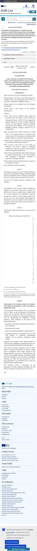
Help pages (5, 394)
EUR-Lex (7, 10)
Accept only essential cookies (15, 546)
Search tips (12, 22)
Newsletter (4, 418)
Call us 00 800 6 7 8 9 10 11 (9, 455)
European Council (6, 487)
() (11, 111)
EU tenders (4, 428)
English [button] (33, 7)
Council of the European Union (9, 489)
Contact (4, 396)
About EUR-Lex (5, 416)
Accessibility (5, 408)
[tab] (18, 55)
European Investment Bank (8, 503)
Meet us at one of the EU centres (10, 460)
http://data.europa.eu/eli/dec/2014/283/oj (16, 47)
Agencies (4, 515)
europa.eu (13, 448)
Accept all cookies (12, 542)
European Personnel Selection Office (11, 511)
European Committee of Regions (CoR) (11, 502)
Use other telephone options (9, 456)
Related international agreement (10, 50)
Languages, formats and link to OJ (13, 55)
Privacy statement (6, 410)
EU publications (6, 434)
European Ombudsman (7, 505)
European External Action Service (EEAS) (12, 498)
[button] (18, 549)
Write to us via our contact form (10, 458)
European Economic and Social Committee (12, 500)
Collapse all (33, 52)
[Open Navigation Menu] (3, 19)
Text (5, 62)
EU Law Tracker (6, 439)
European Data (5, 427)
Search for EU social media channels (11, 467)
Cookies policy (5, 406)
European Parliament (7, 485)
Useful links (5, 420)
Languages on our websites (9, 473)
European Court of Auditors (8, 496)
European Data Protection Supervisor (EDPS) (13, 507)
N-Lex (3, 437)
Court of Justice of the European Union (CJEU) (13, 492)
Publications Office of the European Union (12, 513)
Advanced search (31, 24)
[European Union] (5, 445)
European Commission (7, 490)
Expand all (25, 52)
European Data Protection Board (10, 509)
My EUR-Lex (26, 7)
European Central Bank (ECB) (9, 494)
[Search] (34, 19)
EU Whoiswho (5, 432)
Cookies (4, 478)
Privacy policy (5, 475)
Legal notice (5, 404)
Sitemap (4, 398)
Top (5, 372)
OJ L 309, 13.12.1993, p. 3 (12, 289)
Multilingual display (9, 58)
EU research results (7, 430)
